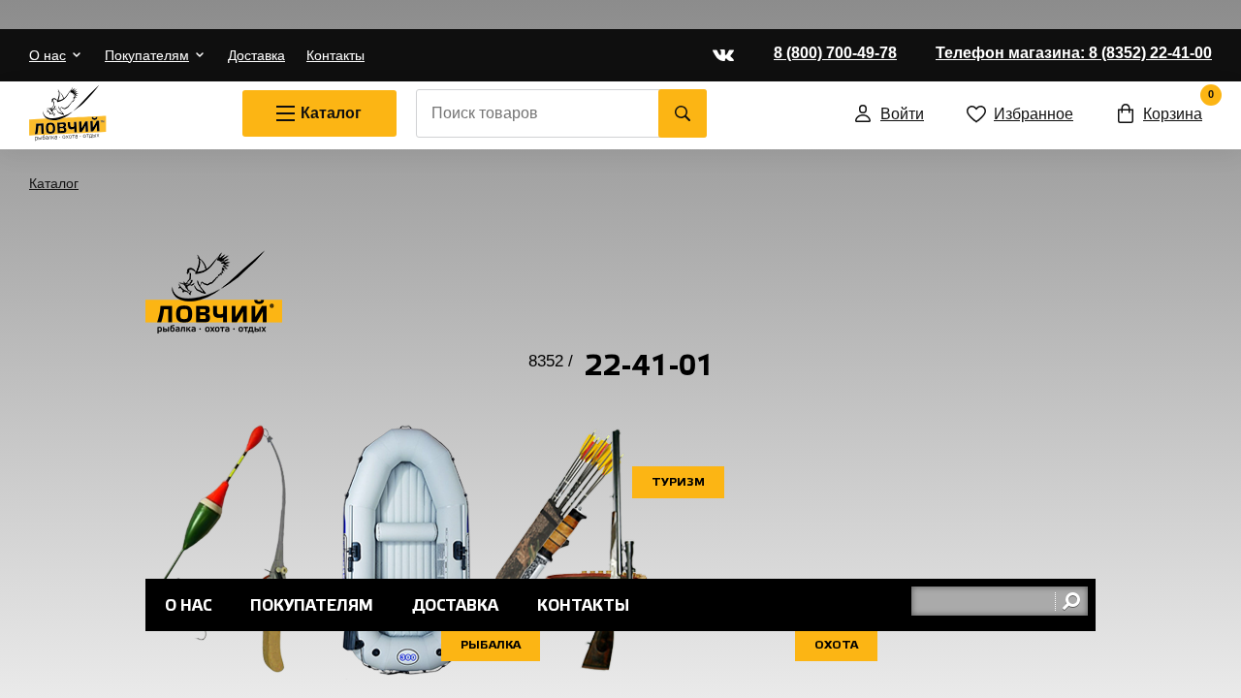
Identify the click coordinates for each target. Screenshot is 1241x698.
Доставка (256, 55)
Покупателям (147, 55)
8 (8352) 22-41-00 (1074, 53)
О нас (47, 55)
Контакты (335, 55)
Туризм (678, 482)
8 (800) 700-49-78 (835, 53)
